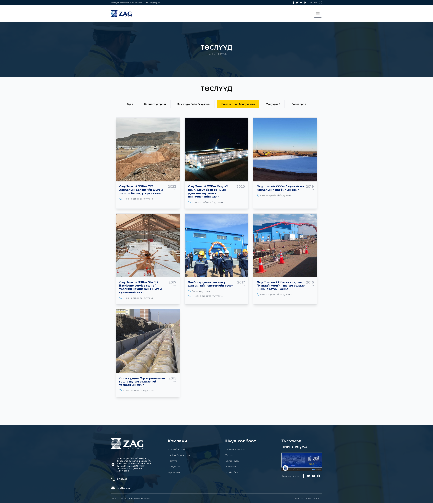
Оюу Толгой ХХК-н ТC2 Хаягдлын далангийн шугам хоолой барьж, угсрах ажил (141, 190)
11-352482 (122, 479)
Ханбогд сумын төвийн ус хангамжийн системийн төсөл (211, 284)
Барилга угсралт (155, 104)
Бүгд (130, 104)
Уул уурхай (273, 104)
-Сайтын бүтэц (232, 461)
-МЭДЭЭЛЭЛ (174, 466)
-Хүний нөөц (174, 472)
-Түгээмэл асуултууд (235, 449)
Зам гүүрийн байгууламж (193, 104)
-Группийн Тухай (176, 449)
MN (315, 3)
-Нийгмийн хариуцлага (179, 455)
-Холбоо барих (232, 472)
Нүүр (210, 53)
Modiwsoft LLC (315, 498)
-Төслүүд (172, 461)
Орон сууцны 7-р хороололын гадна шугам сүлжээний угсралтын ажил (142, 382)
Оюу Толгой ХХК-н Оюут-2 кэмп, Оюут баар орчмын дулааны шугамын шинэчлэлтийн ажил (208, 191)
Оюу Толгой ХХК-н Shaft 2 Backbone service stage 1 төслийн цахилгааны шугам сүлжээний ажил (140, 287)
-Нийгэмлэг (230, 466)
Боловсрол (298, 104)
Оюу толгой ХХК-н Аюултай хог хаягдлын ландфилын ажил (281, 188)
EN (311, 3)
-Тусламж (229, 455)
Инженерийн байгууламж (238, 104)
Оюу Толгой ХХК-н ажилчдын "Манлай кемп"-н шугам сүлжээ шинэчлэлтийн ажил (281, 286)
